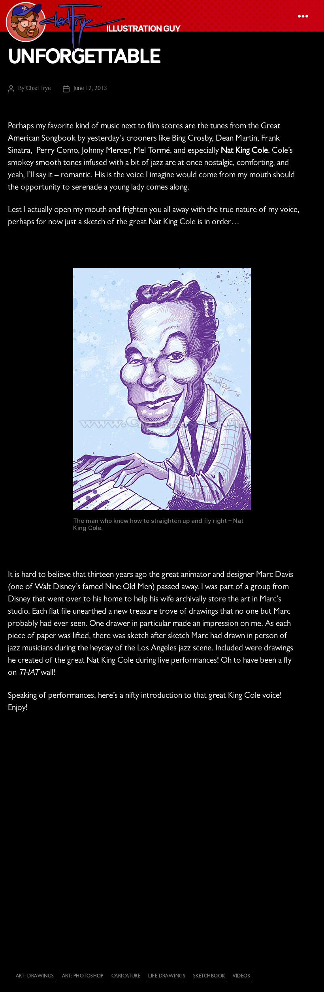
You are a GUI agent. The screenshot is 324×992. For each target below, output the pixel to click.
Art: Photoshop (83, 976)
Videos (241, 976)
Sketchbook (209, 976)
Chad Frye (38, 89)
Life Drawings (166, 976)
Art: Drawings (35, 976)
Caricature (125, 976)
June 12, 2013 (90, 89)
